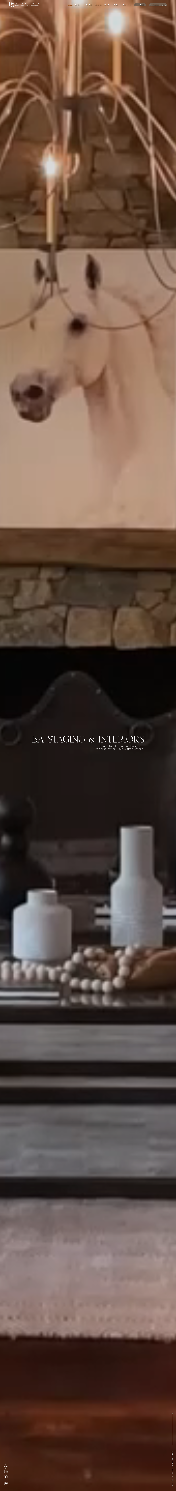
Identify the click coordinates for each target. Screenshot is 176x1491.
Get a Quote (140, 5)
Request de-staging (158, 5)
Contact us (127, 5)
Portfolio (89, 5)
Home (70, 5)
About (106, 5)
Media (115, 5)
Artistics (98, 5)
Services (78, 5)
